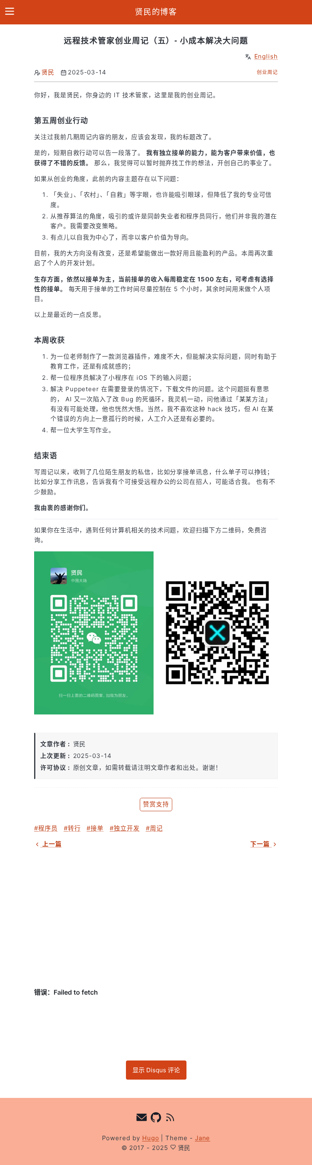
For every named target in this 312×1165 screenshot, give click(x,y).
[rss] (170, 1118)
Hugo (150, 1138)
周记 (156, 828)
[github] (156, 1118)
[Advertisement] (156, 918)
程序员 (48, 828)
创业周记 (267, 72)
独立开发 (127, 828)
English (266, 56)
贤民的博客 (156, 12)
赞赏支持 (156, 804)
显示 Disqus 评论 (156, 1070)
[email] (142, 1118)
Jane (202, 1138)
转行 (74, 828)
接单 (97, 828)
